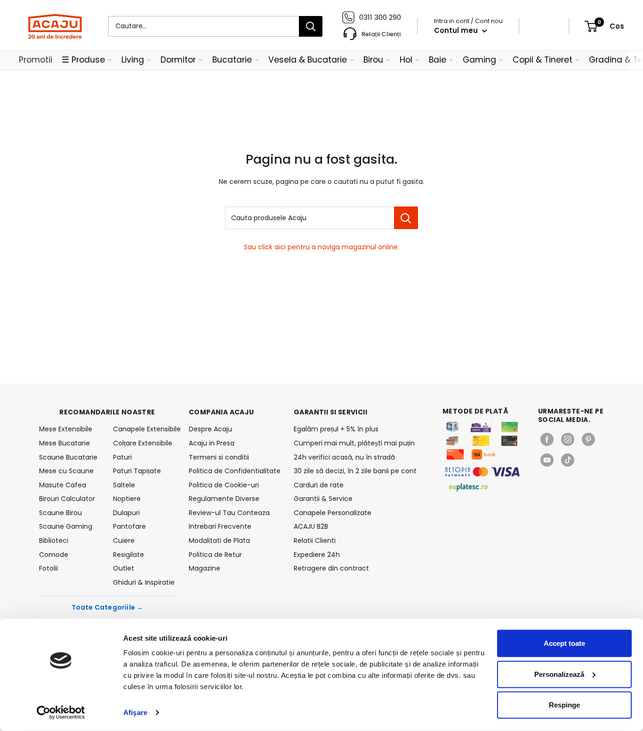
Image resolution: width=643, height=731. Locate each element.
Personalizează (559, 674)
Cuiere (124, 540)
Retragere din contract (331, 568)
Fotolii (48, 568)
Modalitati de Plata (219, 540)
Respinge (564, 705)
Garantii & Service (323, 498)
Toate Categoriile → (108, 607)
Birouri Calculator (67, 498)
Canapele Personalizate (332, 512)
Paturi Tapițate (137, 471)
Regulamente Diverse (224, 498)
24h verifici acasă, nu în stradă (344, 457)
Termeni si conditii (219, 457)
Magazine (204, 568)
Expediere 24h (317, 554)
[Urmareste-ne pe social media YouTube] (547, 460)
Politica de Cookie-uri (224, 485)
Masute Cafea (62, 485)
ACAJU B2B (311, 526)
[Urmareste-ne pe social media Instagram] (567, 439)
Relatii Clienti (315, 540)
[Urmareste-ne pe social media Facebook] (547, 439)
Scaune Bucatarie (68, 457)
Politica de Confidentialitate (235, 471)
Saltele (124, 485)
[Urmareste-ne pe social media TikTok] (567, 460)
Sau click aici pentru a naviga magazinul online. (321, 247)
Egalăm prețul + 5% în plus (336, 429)
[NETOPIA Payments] (482, 471)
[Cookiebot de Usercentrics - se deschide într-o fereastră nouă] (61, 713)
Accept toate (564, 643)
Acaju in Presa (211, 443)
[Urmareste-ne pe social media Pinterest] (588, 439)
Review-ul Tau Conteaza (229, 512)
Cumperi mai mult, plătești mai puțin (354, 443)
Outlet (123, 568)
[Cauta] (310, 26)
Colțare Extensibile (142, 443)
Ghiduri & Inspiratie (144, 582)
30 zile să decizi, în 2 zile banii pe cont (355, 471)
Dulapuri (126, 512)
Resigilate (128, 554)
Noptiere (127, 498)
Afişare (135, 712)
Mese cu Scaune (66, 471)
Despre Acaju (210, 429)
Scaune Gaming (65, 526)
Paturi (122, 457)
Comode (53, 554)
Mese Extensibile (65, 429)
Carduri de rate (319, 485)
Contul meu (457, 30)
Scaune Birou (60, 512)
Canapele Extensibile (144, 429)
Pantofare (129, 526)
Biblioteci (53, 540)
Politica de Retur (215, 554)
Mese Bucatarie (64, 443)
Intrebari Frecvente (220, 526)
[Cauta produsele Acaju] (406, 218)
